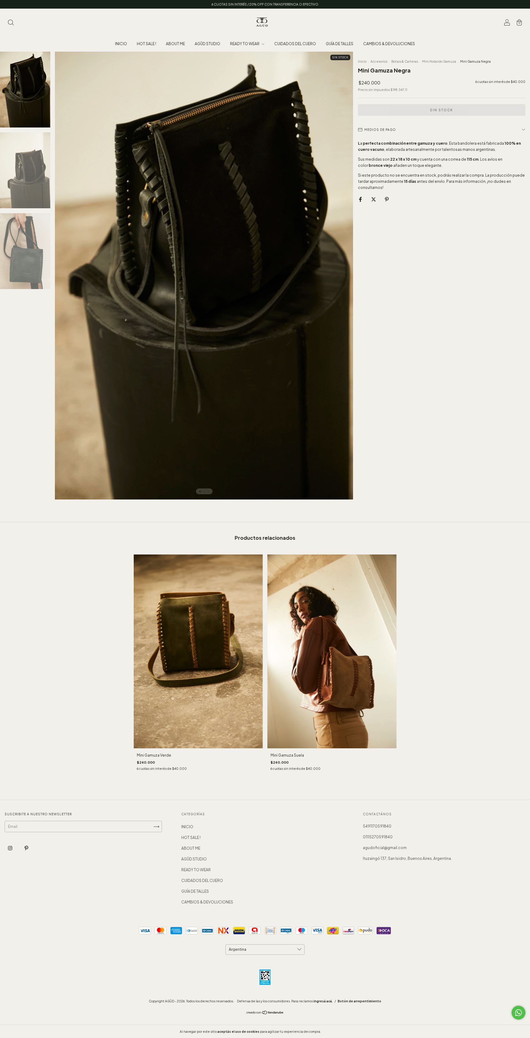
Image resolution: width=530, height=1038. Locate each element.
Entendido (338, 1031)
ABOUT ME (175, 43)
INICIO (121, 43)
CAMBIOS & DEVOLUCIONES (389, 43)
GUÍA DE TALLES (339, 43)
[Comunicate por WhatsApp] (518, 1013)
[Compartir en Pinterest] (386, 199)
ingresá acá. (323, 1001)
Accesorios (379, 61)
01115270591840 (378, 837)
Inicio (362, 61)
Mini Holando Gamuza (439, 61)
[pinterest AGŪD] (26, 848)
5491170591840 (377, 826)
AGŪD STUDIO (207, 43)
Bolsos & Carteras (404, 61)
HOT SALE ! (146, 43)
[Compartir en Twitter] (374, 199)
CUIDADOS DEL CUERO (295, 43)
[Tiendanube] (265, 1013)
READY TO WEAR (245, 43)
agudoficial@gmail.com (385, 847)
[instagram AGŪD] (10, 848)
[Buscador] (11, 23)
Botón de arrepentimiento (359, 1001)
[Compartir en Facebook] (360, 199)
